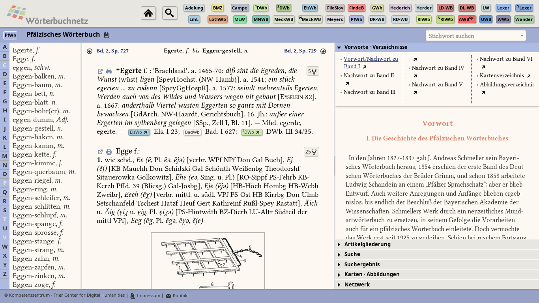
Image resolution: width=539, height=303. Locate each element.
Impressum (148, 296)
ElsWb (136, 132)
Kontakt (180, 296)
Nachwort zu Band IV (438, 68)
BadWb (192, 132)
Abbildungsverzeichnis (507, 84)
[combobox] (475, 35)
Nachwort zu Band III (369, 92)
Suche (352, 254)
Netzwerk (357, 284)
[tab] (437, 47)
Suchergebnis (362, 264)
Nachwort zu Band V (437, 84)
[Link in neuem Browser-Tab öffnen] (145, 132)
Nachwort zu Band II (369, 75)
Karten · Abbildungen (372, 274)
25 (308, 151)
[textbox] (476, 35)
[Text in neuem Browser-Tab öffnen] (364, 66)
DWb (248, 132)
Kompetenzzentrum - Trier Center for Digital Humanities (67, 296)
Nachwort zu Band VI (506, 59)
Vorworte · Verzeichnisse (376, 47)
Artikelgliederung (367, 244)
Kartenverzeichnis (502, 75)
